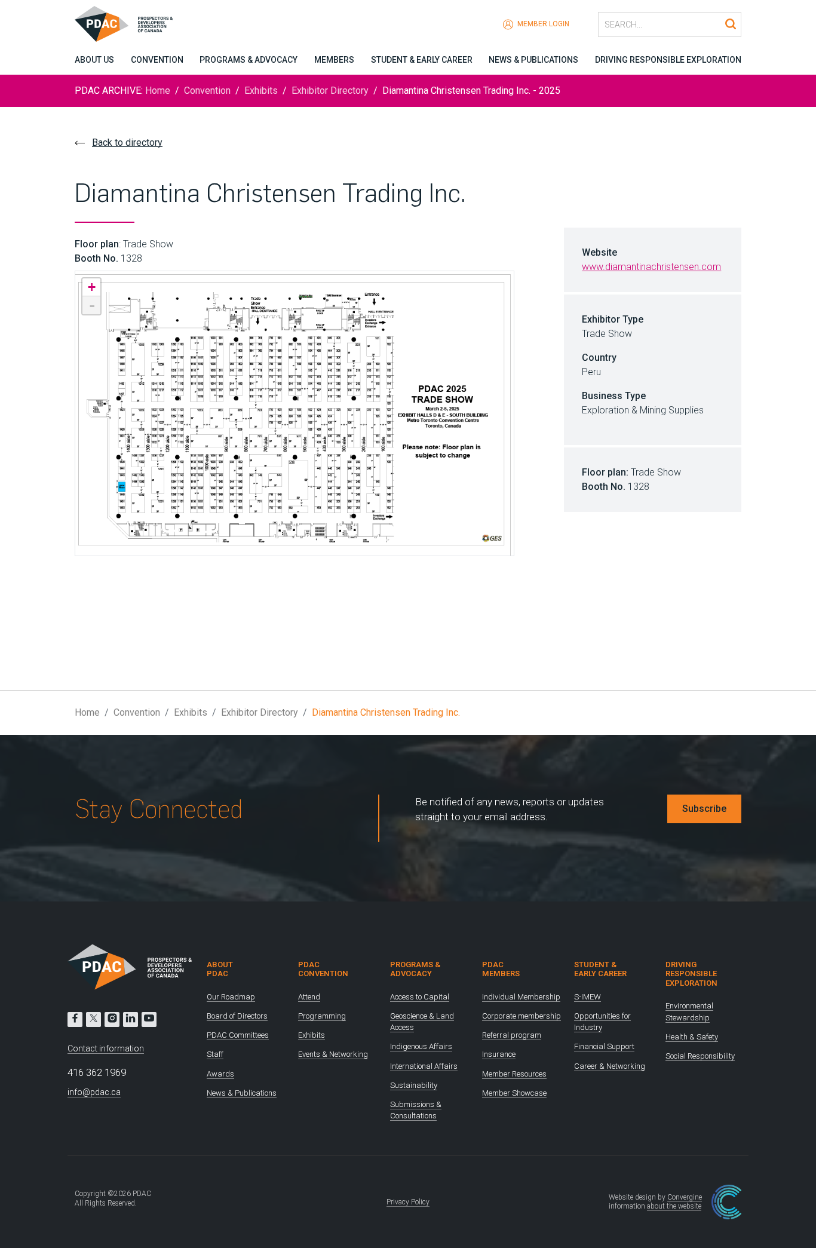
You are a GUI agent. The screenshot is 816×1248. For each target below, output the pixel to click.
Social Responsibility (700, 1055)
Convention (157, 60)
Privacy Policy (408, 1202)
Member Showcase (514, 1092)
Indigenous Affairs (421, 1046)
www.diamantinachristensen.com (651, 266)
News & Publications (533, 60)
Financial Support (604, 1046)
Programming (322, 1015)
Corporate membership (521, 1015)
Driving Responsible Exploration (668, 60)
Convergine (684, 1197)
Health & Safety (691, 1036)
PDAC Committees (238, 1035)
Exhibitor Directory (330, 90)
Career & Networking (609, 1066)
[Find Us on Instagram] (112, 1019)
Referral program (511, 1035)
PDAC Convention (323, 969)
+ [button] (92, 287)
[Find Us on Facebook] (75, 1019)
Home (157, 90)
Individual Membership (521, 996)
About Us (94, 60)
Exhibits (261, 90)
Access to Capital (419, 996)
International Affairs (424, 1066)
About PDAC (220, 969)
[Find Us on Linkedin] (130, 1019)
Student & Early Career (422, 60)
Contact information (106, 1048)
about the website (674, 1206)
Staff (215, 1054)
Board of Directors (237, 1015)
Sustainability (413, 1085)
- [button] (92, 305)
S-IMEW (587, 996)
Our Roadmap (231, 996)
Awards (220, 1073)
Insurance (499, 1054)
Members (334, 60)
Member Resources (514, 1073)
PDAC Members (501, 969)
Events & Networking (333, 1054)
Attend (309, 996)
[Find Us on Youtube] (149, 1019)
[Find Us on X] (93, 1019)
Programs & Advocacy (248, 60)
